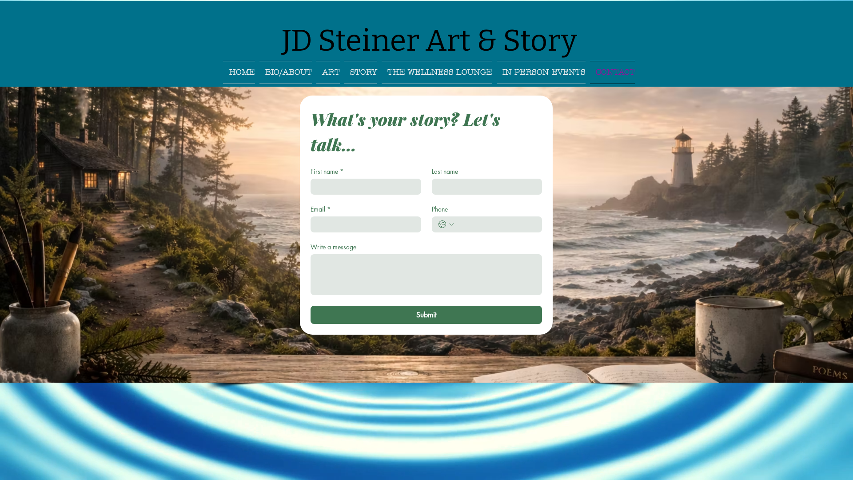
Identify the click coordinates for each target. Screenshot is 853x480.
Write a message (333, 247)
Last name (445, 171)
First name (327, 171)
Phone (440, 209)
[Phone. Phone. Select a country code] (446, 224)
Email (321, 209)
